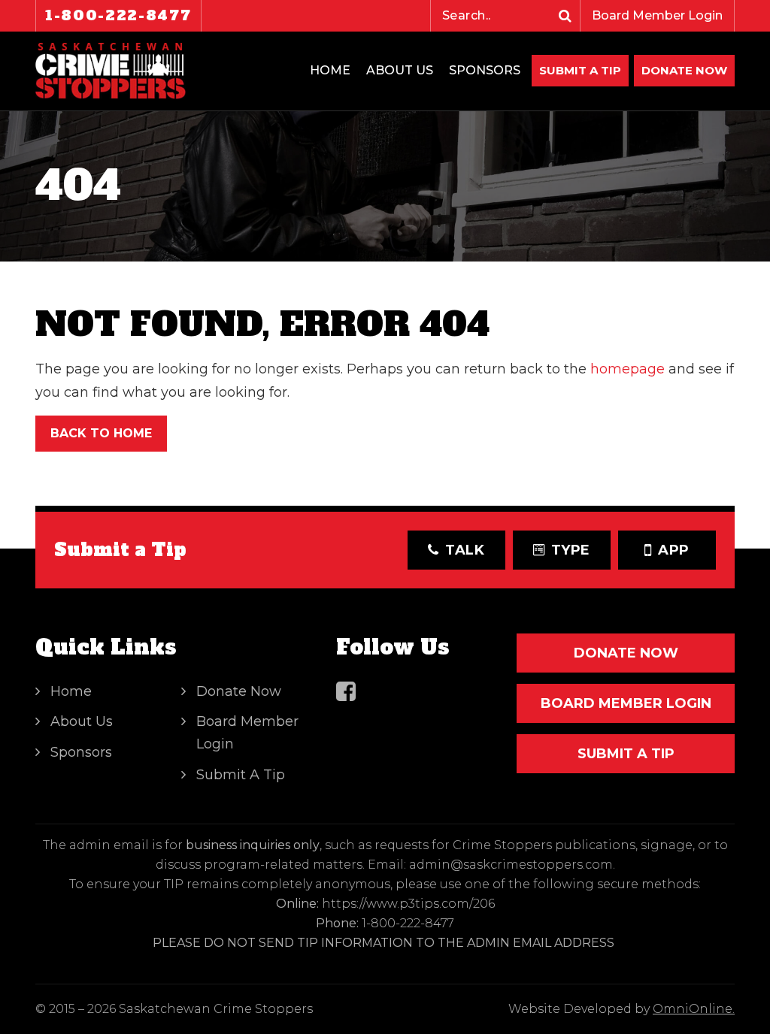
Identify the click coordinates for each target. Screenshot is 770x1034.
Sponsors (484, 70)
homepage (627, 369)
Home (330, 70)
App (674, 550)
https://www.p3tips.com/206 (408, 903)
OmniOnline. (694, 1009)
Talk (465, 550)
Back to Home (101, 433)
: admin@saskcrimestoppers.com (508, 864)
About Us (399, 70)
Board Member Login (657, 15)
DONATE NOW (684, 70)
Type (571, 550)
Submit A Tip (580, 70)
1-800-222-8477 (118, 15)
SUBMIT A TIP (626, 753)
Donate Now (238, 691)
